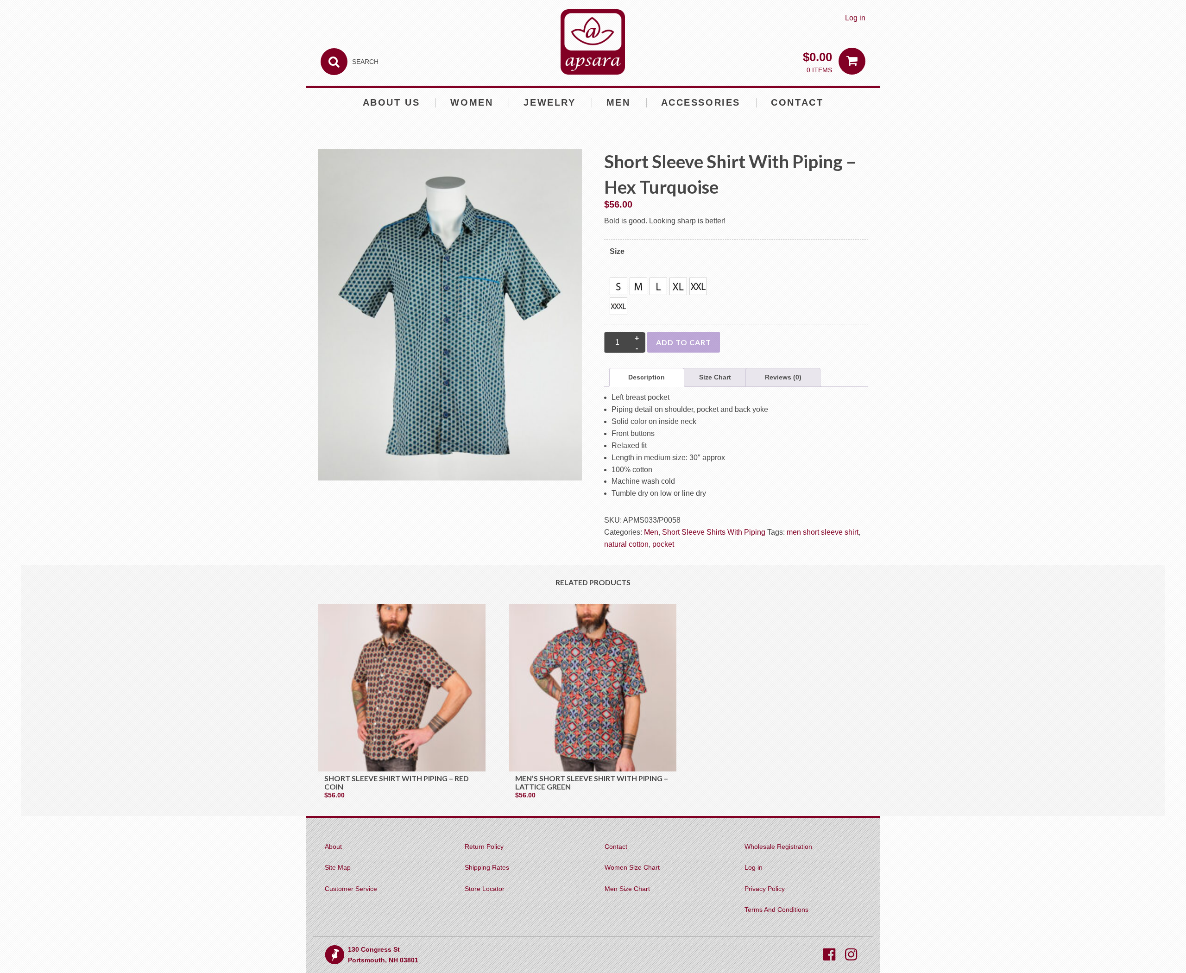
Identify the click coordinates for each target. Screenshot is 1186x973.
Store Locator (485, 888)
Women (471, 102)
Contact (797, 102)
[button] (618, 286)
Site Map (338, 867)
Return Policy (484, 846)
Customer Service (351, 888)
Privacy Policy (764, 888)
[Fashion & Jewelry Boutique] (593, 42)
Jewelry (549, 102)
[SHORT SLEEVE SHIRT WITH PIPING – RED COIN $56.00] (402, 687)
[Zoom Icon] (450, 318)
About (333, 846)
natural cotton (626, 544)
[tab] (646, 377)
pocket (663, 544)
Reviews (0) (783, 377)
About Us (391, 102)
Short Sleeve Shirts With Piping (713, 532)
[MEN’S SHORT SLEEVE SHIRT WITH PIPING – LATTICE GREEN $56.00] (592, 687)
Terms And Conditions (776, 909)
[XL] (678, 286)
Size (617, 251)
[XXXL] (618, 306)
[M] (638, 286)
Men (618, 102)
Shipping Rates (487, 867)
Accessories (701, 102)
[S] (618, 286)
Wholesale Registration (778, 846)
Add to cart (683, 342)
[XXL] (698, 286)
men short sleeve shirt (822, 532)
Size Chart (715, 377)
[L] (658, 286)
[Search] (334, 61)
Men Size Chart (627, 888)
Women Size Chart (632, 867)
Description (646, 377)
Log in (855, 18)
